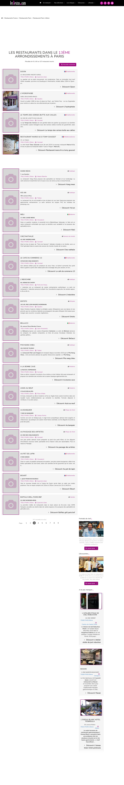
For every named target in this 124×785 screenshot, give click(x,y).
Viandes (72, 497)
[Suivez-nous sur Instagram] (108, 3)
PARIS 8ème (89, 620)
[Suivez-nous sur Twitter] (105, 3)
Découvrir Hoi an (68, 208)
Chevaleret (40, 220)
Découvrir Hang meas (66, 184)
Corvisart (40, 120)
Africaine (72, 301)
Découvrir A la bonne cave (64, 380)
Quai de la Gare (42, 77)
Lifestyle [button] (90, 3)
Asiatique (72, 171)
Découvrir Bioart (68, 489)
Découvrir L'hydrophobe (65, 107)
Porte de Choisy (42, 285)
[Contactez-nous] (112, 3)
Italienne (72, 214)
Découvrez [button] (81, 3)
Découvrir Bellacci (68, 338)
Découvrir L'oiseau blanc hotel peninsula (92, 746)
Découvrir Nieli (69, 230)
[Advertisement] (39, 34)
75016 (82, 727)
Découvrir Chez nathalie (65, 250)
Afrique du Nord (70, 410)
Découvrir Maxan (94, 693)
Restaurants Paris (25, 18)
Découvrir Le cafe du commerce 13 (61, 271)
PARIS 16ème (89, 727)
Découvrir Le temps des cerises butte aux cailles (56, 130)
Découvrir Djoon (68, 87)
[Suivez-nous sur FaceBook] (101, 3)
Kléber (97, 728)
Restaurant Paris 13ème (41, 18)
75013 (22, 77)
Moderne (72, 366)
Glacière (39, 99)
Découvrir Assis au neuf (66, 403)
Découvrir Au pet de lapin (65, 469)
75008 (82, 620)
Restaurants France (11, 18)
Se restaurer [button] (47, 3)
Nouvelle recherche (69, 65)
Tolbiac (39, 198)
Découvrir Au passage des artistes (61, 447)
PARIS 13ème (29, 77)
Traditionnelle (70, 71)
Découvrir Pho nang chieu (65, 358)
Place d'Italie (41, 393)
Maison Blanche (42, 176)
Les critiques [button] (70, 3)
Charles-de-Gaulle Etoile (89, 624)
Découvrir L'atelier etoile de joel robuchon (92, 641)
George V (97, 676)
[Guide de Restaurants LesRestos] (18, 3)
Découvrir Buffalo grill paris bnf (62, 512)
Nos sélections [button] (58, 3)
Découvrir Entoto (68, 316)
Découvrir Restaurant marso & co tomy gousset (56, 150)
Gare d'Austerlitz (42, 328)
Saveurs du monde (69, 236)
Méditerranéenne (69, 137)
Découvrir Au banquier (66, 425)
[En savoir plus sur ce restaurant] (11, 79)
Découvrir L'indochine (66, 295)
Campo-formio (41, 415)
